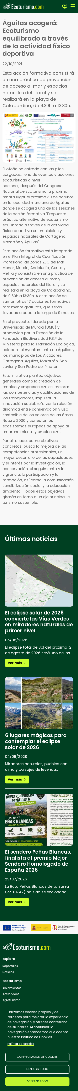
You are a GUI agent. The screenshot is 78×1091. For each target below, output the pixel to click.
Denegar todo (37, 1069)
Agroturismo (11, 1000)
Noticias (8, 972)
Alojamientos (11, 988)
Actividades (10, 994)
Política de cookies (20, 1044)
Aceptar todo (37, 1081)
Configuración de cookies (37, 1057)
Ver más (15, 663)
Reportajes (10, 966)
